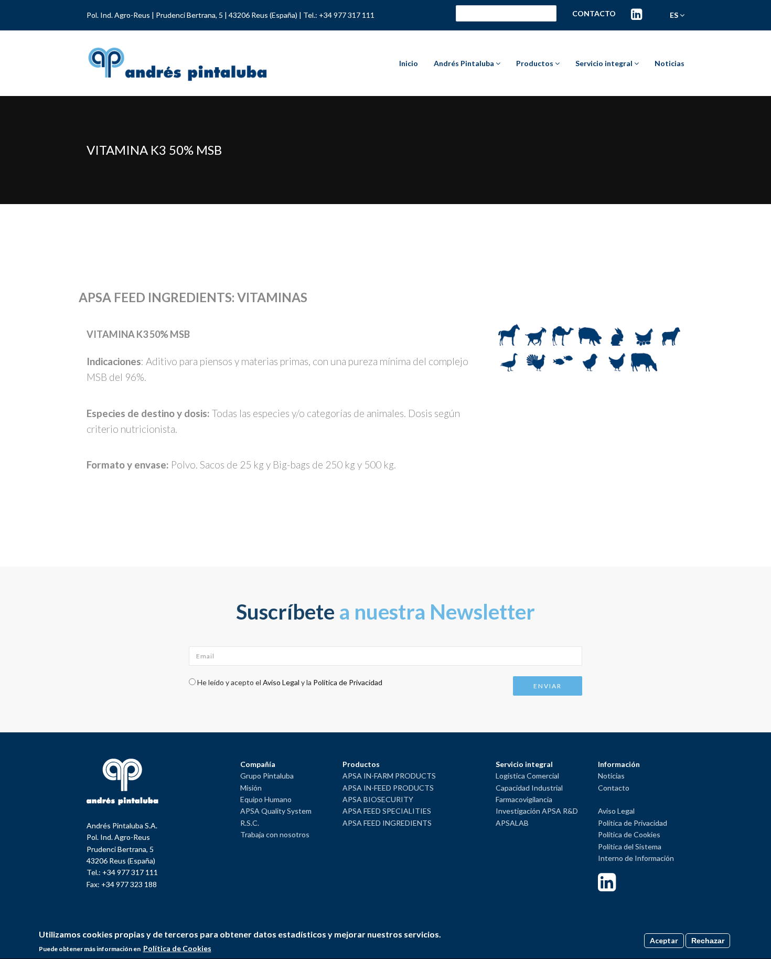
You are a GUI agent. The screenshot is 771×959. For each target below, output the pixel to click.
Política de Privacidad (347, 682)
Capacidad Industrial (529, 787)
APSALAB (512, 822)
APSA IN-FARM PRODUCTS (389, 775)
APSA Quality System (276, 810)
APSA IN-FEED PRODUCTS (388, 787)
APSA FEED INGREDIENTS (387, 822)
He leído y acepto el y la (289, 682)
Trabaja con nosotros (274, 834)
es (675, 14)
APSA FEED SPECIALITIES (386, 810)
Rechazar (707, 940)
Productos (535, 63)
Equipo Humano (266, 799)
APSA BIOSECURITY (377, 799)
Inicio (408, 63)
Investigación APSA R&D (537, 810)
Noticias (669, 63)
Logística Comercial (527, 775)
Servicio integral (604, 63)
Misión (251, 787)
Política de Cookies (629, 834)
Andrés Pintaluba (465, 63)
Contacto (594, 13)
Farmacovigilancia (524, 799)
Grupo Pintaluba (267, 775)
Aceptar (664, 940)
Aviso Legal (281, 682)
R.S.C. (249, 822)
